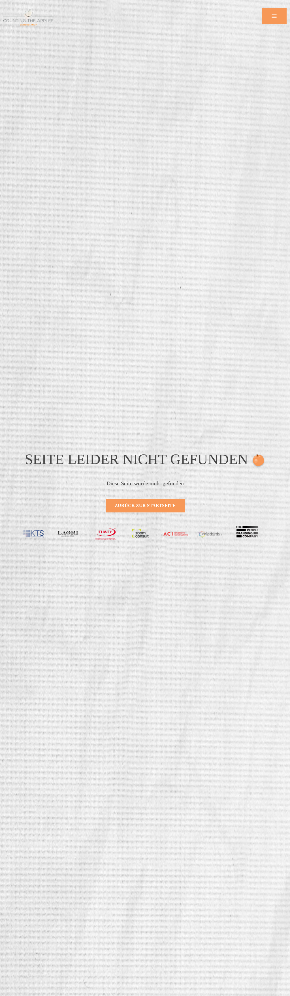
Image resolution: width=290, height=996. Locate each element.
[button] (274, 16)
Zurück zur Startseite (145, 505)
